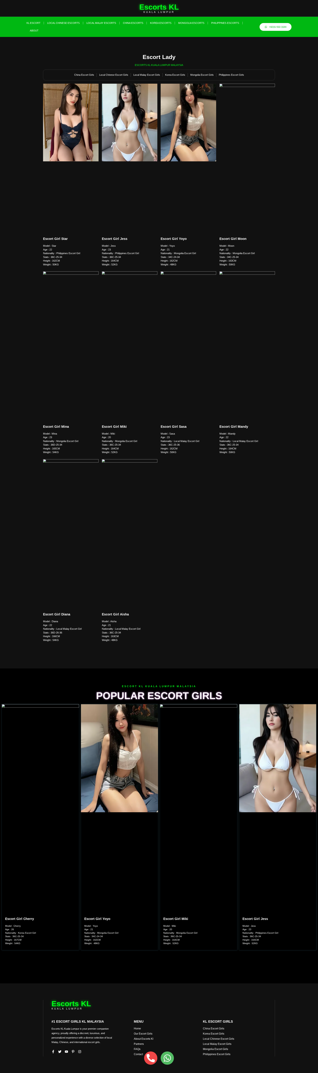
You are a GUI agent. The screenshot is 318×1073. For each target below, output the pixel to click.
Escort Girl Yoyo (174, 239)
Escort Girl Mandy (233, 426)
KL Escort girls (218, 1021)
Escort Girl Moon (232, 239)
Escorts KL (159, 7)
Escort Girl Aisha (115, 614)
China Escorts (133, 23)
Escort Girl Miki (114, 426)
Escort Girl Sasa (173, 426)
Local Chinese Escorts (63, 23)
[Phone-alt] (150, 1058)
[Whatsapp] (167, 1058)
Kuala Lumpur (159, 12)
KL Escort (33, 23)
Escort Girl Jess (114, 239)
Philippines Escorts (225, 23)
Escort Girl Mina (56, 426)
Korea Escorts (160, 23)
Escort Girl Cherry (19, 919)
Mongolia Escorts (191, 23)
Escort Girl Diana (56, 614)
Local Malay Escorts (101, 23)
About (34, 30)
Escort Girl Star (55, 239)
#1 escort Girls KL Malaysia (78, 1021)
